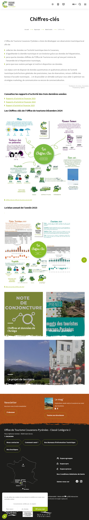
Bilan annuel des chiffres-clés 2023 (14, 287)
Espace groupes (66, 458)
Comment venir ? (31, 442)
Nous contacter (13, 442)
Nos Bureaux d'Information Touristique (59, 442)
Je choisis (25, 509)
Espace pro (37, 29)
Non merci (9, 509)
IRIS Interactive (73, 496)
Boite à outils (48, 29)
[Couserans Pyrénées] (9, 4)
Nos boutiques (12, 449)
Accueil (27, 29)
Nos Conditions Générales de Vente (71, 474)
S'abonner (11, 412)
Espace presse (65, 469)
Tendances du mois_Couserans (79, 86)
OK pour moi (40, 509)
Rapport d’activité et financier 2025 (20, 105)
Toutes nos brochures (55, 415)
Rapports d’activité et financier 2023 (20, 98)
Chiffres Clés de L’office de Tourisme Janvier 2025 (18, 200)
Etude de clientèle (60, 331)
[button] (4, 516)
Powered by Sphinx (79, 87)
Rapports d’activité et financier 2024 (20, 102)
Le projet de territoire (21, 379)
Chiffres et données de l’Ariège (21, 329)
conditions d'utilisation (48, 499)
